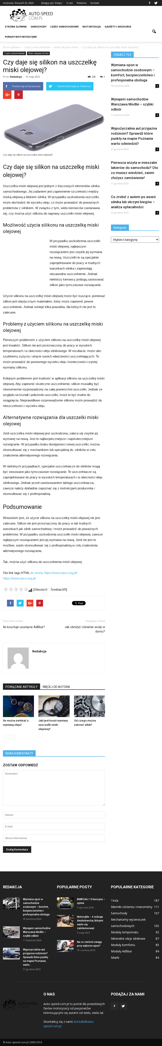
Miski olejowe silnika (38, 53)
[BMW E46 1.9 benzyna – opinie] (65, 903)
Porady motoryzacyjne (21, 36)
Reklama (81, 2)
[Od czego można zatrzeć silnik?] (89, 706)
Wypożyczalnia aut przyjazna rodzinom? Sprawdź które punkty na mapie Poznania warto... (35, 957)
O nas (69, 2)
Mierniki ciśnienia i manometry (131, 907)
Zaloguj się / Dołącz (51, 2)
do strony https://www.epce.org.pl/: (54, 573)
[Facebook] (149, 2)
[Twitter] (156, 2)
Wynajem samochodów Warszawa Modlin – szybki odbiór (132, 104)
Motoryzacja (91, 26)
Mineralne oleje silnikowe (128, 938)
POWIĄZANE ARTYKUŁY (21, 687)
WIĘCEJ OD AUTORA (56, 687)
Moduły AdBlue (121, 951)
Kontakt (94, 2)
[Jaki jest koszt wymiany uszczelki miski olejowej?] (53, 706)
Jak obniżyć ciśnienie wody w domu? (85, 629)
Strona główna (16, 26)
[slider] (15, 589)
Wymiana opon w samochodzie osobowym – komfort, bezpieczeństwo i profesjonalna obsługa (36, 907)
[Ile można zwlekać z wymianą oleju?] (18, 706)
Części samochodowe (64, 26)
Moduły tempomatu (124, 932)
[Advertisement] (109, 15)
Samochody (38, 26)
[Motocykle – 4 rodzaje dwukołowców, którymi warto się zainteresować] (65, 921)
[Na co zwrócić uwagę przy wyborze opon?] (65, 946)
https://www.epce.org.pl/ (19, 578)
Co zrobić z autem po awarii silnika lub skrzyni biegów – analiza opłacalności (133, 202)
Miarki (115, 958)
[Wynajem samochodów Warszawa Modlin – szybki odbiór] (11, 932)
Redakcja (16, 76)
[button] (154, 32)
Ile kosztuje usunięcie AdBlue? (24, 627)
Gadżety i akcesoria (118, 26)
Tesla (114, 900)
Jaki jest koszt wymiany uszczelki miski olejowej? (53, 725)
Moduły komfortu (123, 945)
